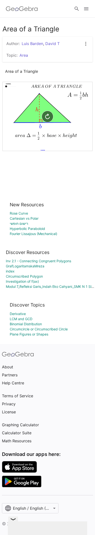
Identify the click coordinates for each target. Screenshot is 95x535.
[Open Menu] (86, 9)
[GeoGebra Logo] (22, 8)
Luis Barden (32, 43)
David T (52, 43)
